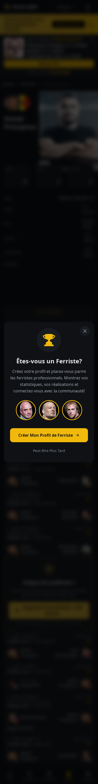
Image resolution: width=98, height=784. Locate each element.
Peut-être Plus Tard (49, 450)
